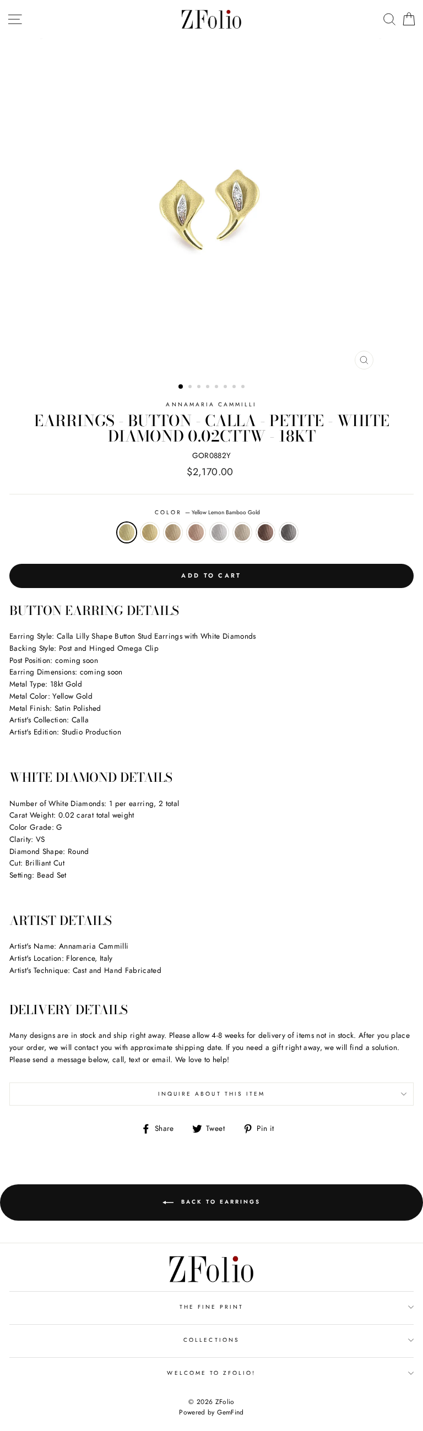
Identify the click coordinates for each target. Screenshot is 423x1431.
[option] (211, 207)
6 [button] (226, 387)
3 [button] (200, 387)
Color (207, 512)
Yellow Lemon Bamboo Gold (126, 532)
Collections (211, 1340)
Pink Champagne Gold (196, 532)
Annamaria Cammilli (211, 404)
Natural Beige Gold (242, 532)
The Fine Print (212, 1307)
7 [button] (235, 387)
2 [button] (191, 387)
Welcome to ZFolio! (211, 1373)
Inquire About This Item (211, 1094)
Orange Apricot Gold (173, 532)
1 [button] (181, 387)
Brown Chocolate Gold (265, 532)
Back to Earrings (219, 1202)
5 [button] (217, 387)
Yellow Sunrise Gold (149, 532)
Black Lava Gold (288, 532)
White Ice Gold (219, 532)
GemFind (230, 1412)
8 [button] (244, 387)
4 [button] (209, 387)
